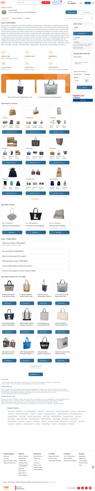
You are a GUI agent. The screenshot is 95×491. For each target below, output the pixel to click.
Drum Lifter (73, 411)
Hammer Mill (22, 416)
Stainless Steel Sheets (22, 418)
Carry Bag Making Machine (62, 411)
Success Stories (22, 458)
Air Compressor (64, 421)
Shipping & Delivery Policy (9, 462)
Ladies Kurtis (21, 421)
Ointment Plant (74, 418)
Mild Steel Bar (11, 418)
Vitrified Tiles (19, 424)
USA (44, 482)
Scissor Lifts (11, 413)
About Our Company (23, 456)
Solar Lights (81, 421)
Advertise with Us (38, 456)
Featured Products (83, 462)
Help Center (6, 456)
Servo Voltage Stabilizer (30, 411)
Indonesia (28, 482)
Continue (84, 87)
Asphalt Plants (56, 418)
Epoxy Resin (78, 416)
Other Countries (52, 482)
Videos (80, 465)
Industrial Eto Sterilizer (62, 413)
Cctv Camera (36, 421)
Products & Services (17, 18)
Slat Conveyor (65, 418)
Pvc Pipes (37, 424)
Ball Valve (44, 421)
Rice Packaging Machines (76, 413)
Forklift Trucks (19, 411)
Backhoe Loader (50, 411)
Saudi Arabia (38, 482)
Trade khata (36, 462)
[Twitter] (86, 488)
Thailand (18, 482)
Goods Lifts (11, 424)
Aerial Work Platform (56, 416)
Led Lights (28, 421)
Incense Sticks (73, 421)
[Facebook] (78, 488)
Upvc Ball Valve (62, 424)
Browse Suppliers (68, 458)
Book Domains (37, 458)
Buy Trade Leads (53, 458)
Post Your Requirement (69, 456)
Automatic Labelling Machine (34, 416)
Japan (4, 482)
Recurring (87, 74)
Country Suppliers (83, 460)
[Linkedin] (82, 488)
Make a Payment (22, 473)
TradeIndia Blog (22, 460)
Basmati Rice (41, 411)
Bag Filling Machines (46, 418)
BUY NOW (11, 232)
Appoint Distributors (38, 469)
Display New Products (54, 456)
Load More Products (36, 366)
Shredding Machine (12, 416)
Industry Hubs (82, 458)
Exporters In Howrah (78, 47)
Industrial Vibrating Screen (22, 413)
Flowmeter (39, 413)
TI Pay (35, 460)
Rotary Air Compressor (50, 413)
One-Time (78, 74)
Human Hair (11, 411)
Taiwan (13, 482)
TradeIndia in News (23, 462)
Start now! (83, 100)
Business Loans (37, 465)
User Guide (6, 458)
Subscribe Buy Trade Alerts (55, 460)
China (9, 482)
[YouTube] (90, 488)
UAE (33, 482)
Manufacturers (82, 456)
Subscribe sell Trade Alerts (70, 460)
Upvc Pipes (54, 424)
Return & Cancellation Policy (10, 460)
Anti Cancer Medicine (53, 421)
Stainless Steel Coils (28, 424)
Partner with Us (22, 470)
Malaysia (23, 482)
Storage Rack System (68, 416)
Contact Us (21, 468)
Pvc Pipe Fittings (46, 424)
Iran (47, 482)
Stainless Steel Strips (34, 418)
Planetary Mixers (12, 421)
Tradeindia (3, 7)
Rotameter (32, 413)
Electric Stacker (81, 411)
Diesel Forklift (46, 416)
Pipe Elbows (71, 424)
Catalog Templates (38, 467)
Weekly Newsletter (23, 475)
